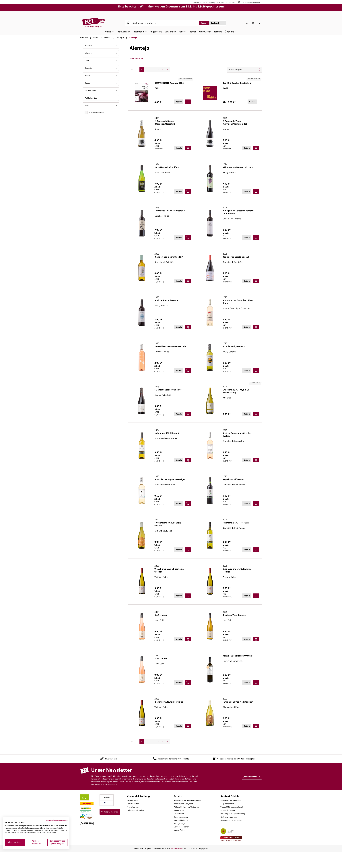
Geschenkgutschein (181, 827)
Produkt (88, 75)
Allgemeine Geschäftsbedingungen (187, 800)
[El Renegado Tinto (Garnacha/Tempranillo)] (210, 133)
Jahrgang (88, 53)
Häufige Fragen (180, 823)
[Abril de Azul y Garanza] (142, 312)
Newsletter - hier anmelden (203, 2)
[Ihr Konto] (253, 23)
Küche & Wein (90, 90)
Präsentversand (133, 807)
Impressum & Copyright (183, 803)
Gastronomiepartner (228, 817)
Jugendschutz (179, 810)
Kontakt (231, 2)
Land (87, 60)
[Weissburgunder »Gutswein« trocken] (142, 581)
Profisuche (216, 23)
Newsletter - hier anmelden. (231, 820)
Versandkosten (133, 803)
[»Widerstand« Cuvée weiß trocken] (142, 535)
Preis (87, 105)
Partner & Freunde (227, 810)
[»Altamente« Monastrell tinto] (210, 178)
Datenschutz (179, 813)
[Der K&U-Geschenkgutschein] (210, 92)
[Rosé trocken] (142, 626)
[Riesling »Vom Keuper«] (210, 626)
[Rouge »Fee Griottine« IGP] (210, 268)
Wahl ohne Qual (91, 98)
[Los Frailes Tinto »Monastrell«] (142, 223)
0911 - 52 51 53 (183, 759)
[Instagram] (239, 2)
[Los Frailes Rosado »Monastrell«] (142, 357)
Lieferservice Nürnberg (136, 810)
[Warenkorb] (259, 23)
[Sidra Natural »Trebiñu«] (142, 178)
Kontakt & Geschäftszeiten (231, 800)
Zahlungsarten (133, 800)
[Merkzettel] (247, 23)
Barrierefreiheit (180, 830)
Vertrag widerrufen (109, 812)
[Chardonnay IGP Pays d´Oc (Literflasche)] (210, 401)
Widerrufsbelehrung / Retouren (186, 807)
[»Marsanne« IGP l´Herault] (210, 535)
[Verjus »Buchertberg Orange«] (210, 669)
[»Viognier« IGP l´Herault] (142, 445)
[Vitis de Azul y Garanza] (210, 357)
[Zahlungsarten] (106, 797)
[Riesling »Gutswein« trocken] (142, 713)
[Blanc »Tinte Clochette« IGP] (142, 268)
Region (87, 83)
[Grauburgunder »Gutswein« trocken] (210, 581)
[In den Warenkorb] (188, 101)
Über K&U (220, 2)
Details (179, 102)
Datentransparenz (181, 817)
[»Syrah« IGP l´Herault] (210, 490)
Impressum (62, 820)
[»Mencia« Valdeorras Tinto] (142, 401)
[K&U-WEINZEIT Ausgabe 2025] (142, 92)
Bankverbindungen (181, 820)
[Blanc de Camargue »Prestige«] (142, 490)
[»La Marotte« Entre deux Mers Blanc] (210, 312)
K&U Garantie (111, 759)
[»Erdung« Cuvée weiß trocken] (210, 713)
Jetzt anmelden (250, 776)
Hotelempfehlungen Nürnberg (232, 813)
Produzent (89, 45)
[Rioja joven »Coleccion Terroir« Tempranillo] (210, 223)
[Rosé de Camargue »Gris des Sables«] (210, 445)
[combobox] (165, 23)
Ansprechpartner (227, 803)
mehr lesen (135, 58)
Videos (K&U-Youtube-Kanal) (231, 807)
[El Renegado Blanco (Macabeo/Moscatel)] (142, 133)
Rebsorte (88, 68)
